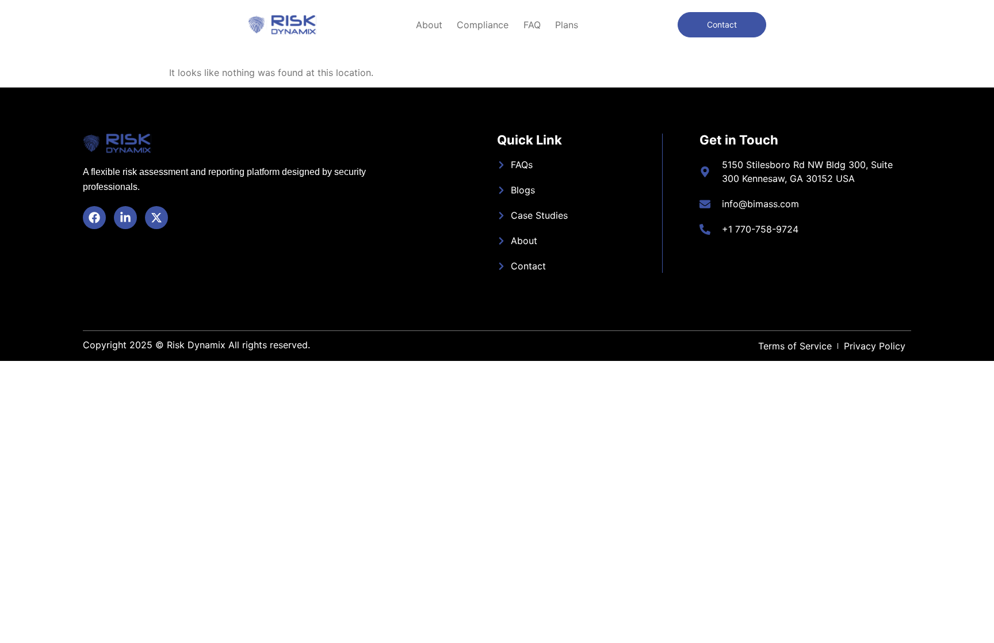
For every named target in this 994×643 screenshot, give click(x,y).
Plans (566, 25)
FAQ (532, 25)
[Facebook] (94, 217)
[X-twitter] (156, 217)
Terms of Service (795, 346)
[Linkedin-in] (125, 217)
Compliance (483, 25)
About (429, 25)
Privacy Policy (874, 346)
